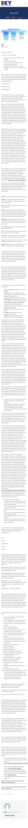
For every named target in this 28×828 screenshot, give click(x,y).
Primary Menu (25, 3)
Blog (2, 45)
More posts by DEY (10, 815)
